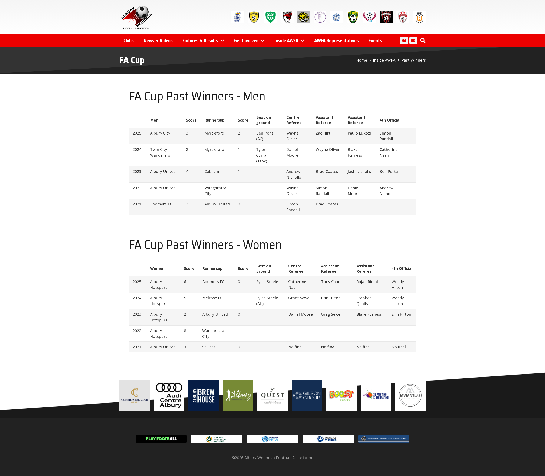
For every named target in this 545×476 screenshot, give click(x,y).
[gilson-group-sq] (307, 395)
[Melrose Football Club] (320, 17)
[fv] (328, 439)
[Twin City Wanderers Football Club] (369, 17)
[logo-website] (137, 17)
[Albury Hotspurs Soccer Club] (254, 17)
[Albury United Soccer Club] (270, 17)
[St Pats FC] (353, 17)
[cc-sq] (134, 395)
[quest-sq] (272, 395)
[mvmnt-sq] (410, 395)
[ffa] (216, 439)
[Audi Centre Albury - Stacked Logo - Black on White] (169, 395)
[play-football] (161, 439)
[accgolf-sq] (238, 395)
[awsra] (383, 439)
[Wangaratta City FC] (386, 17)
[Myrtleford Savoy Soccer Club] (336, 17)
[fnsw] (272, 439)
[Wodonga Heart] (419, 17)
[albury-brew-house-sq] (203, 395)
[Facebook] (404, 40)
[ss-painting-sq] (376, 395)
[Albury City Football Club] (237, 17)
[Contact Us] (413, 40)
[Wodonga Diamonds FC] (402, 17)
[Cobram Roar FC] (303, 17)
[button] (422, 40)
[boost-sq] (341, 395)
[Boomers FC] (287, 17)
